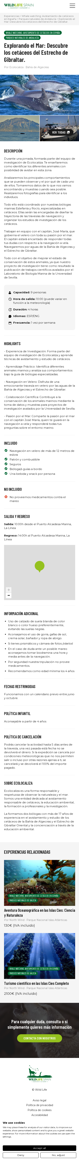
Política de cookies (39, 1110)
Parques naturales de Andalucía (37, 18)
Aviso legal (39, 1100)
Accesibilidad (39, 1115)
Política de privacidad (39, 1105)
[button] (39, 567)
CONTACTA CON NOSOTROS (40, 1038)
